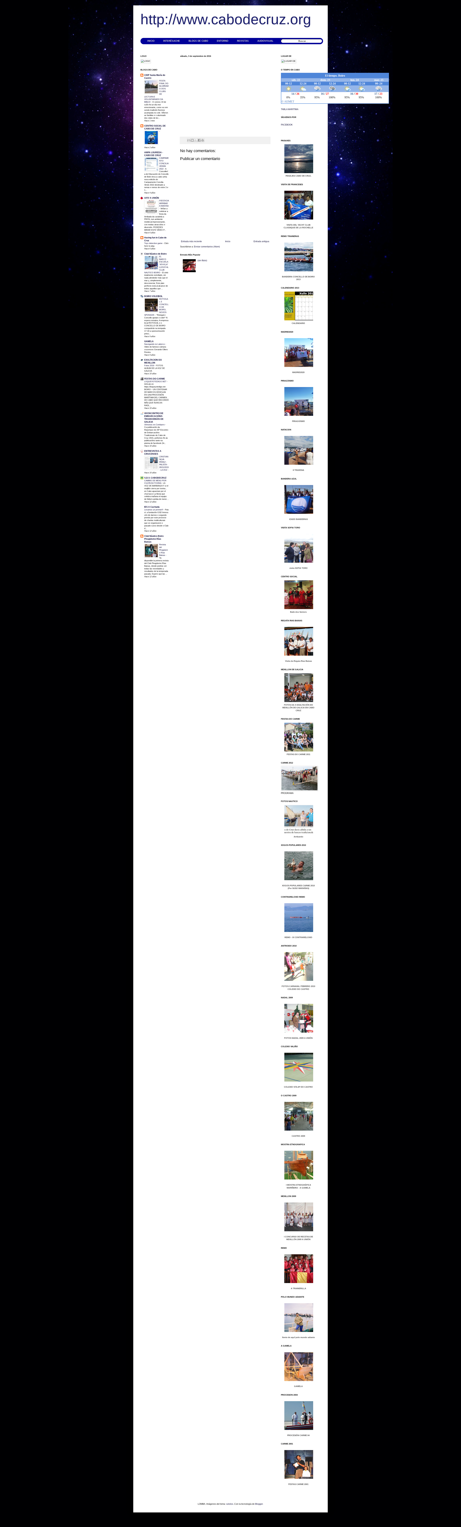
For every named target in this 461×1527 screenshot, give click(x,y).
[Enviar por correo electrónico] (189, 140)
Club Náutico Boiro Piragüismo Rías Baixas (154, 539)
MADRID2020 (298, 372)
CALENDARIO (298, 323)
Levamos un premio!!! (154, 510)
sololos (229, 1504)
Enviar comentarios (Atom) (207, 246)
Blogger (259, 1504)
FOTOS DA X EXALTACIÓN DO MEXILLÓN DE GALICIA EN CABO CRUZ (298, 708)
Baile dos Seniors (298, 612)
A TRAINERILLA (298, 1288)
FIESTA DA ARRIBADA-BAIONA (164, 203)
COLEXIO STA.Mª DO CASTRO (298, 1087)
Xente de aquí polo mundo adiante (298, 1337)
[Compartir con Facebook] (199, 140)
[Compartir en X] (196, 140)
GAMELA (149, 341)
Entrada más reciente (191, 241)
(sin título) (202, 260)
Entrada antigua (261, 241)
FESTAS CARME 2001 (298, 1484)
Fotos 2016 (149, 365)
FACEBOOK (287, 125)
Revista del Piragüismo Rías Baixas (163, 549)
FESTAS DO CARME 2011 (298, 754)
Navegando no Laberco (154, 344)
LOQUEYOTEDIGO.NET (155, 381)
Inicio (227, 241)
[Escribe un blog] (192, 140)
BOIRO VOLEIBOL (153, 296)
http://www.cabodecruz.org (225, 19)
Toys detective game (153, 243)
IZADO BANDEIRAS (298, 519)
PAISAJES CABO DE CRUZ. (298, 176)
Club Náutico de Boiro (155, 254)
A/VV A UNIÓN (151, 198)
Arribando (298, 837)
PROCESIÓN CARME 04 (298, 1435)
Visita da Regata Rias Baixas (298, 661)
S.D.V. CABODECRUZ (155, 478)
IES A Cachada (152, 507)
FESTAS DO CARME (154, 379)
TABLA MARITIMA (289, 109)
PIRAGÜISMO (298, 421)
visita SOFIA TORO (298, 568)
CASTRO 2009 (298, 1136)
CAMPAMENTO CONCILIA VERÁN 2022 (164, 163)
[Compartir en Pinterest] (202, 140)
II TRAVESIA (298, 470)
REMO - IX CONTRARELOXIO (298, 937)
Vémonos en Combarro (154, 425)
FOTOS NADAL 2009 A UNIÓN (298, 1038)
